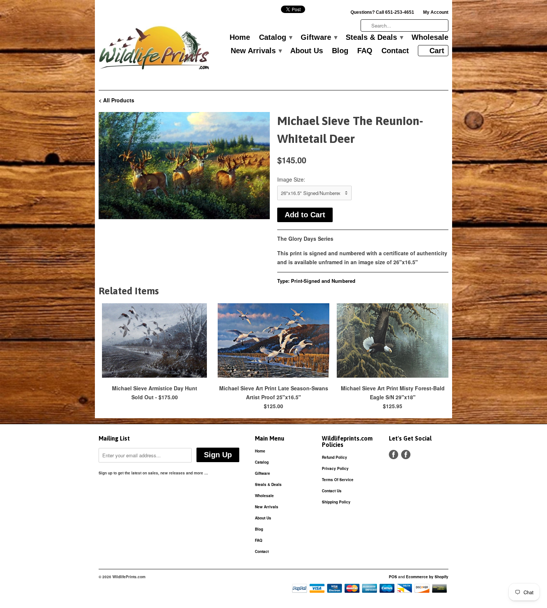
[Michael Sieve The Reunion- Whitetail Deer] (184, 165)
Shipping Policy (336, 502)
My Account (435, 12)
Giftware (319, 37)
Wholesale (430, 37)
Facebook (393, 454)
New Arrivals (256, 51)
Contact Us (332, 490)
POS (393, 576)
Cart (436, 51)
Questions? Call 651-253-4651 (382, 12)
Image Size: (291, 179)
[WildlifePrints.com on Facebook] (405, 454)
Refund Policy (334, 457)
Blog (340, 51)
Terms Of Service (338, 479)
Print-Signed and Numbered (323, 280)
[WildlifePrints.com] (154, 49)
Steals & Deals (374, 37)
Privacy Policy (335, 468)
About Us (306, 51)
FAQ (364, 51)
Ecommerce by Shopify (427, 576)
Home (240, 37)
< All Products (116, 100)
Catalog (275, 37)
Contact (395, 51)
